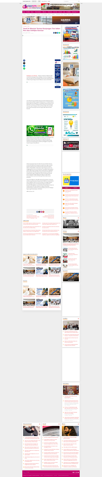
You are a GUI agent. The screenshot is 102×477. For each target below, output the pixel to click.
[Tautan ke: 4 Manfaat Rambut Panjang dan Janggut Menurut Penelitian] (70, 431)
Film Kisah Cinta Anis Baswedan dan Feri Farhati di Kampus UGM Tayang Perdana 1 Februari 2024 (72, 195)
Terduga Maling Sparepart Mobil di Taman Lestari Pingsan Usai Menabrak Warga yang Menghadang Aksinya (32, 438)
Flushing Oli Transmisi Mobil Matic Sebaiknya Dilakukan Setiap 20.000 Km (51, 450)
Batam (24, 33)
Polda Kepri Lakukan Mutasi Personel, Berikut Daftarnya (71, 191)
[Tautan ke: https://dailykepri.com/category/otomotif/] (59, 424)
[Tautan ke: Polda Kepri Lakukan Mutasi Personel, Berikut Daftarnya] (71, 390)
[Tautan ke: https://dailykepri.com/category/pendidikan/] (78, 318)
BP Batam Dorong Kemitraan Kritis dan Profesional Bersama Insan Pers (50, 227)
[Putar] (64, 148)
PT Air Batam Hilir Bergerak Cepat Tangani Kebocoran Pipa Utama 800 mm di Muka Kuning (32, 227)
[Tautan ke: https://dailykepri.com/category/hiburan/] (78, 218)
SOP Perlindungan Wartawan (48, 475)
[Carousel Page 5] (73, 280)
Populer (66, 187)
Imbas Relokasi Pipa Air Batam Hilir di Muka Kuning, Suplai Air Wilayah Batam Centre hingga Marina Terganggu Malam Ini (32, 231)
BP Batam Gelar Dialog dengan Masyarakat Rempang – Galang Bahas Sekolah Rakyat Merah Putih (72, 335)
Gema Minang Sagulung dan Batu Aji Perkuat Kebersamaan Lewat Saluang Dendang (70, 441)
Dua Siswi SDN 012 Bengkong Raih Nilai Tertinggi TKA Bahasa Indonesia (71, 345)
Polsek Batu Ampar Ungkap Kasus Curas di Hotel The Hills (32, 454)
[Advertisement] (18, 19)
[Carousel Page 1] (68, 280)
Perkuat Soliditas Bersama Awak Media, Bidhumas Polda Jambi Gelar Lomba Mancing (71, 450)
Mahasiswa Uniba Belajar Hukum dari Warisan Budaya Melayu (71, 342)
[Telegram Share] (57, 33)
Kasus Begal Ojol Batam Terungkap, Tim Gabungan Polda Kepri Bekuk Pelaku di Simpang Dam (31, 445)
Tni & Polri (29, 33)
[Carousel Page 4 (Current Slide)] (72, 280)
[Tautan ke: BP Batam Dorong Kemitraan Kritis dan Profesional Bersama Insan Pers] (71, 238)
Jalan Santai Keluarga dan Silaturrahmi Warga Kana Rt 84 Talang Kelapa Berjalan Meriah (70, 457)
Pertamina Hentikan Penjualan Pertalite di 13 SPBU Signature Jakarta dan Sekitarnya (51, 453)
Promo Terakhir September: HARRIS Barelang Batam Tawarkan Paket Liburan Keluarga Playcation (32, 224)
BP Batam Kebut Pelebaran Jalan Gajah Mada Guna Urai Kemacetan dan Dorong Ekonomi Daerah (50, 231)
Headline (26, 33)
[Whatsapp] (59, 33)
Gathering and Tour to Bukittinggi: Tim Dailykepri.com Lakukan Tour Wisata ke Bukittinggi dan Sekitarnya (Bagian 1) (70, 466)
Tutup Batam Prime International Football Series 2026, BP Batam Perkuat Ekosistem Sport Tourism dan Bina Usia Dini (73, 254)
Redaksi (41, 475)
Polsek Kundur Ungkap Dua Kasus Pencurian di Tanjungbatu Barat (32, 461)
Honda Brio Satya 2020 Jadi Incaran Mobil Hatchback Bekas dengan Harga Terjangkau (51, 456)
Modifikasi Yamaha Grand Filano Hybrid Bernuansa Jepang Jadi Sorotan (51, 463)
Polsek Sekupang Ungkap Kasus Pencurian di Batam (32, 457)
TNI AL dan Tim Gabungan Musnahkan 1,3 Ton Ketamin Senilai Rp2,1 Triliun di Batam (32, 441)
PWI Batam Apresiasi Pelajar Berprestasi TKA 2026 (71, 338)
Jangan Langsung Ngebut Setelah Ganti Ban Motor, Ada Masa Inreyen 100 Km (51, 460)
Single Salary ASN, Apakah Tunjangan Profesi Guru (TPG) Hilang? (71, 204)
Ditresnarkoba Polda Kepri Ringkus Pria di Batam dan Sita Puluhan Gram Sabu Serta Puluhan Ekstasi (32, 448)
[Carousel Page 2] (69, 280)
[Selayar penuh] (77, 148)
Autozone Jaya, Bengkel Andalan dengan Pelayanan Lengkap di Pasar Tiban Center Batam (51, 443)
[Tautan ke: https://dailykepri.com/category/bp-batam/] (78, 231)
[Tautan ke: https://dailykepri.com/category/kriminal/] (39, 424)
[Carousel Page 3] (70, 280)
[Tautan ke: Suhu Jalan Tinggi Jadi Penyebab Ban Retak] (51, 431)
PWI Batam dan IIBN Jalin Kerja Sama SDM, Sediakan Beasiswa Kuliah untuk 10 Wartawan (32, 234)
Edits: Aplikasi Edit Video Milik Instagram (69, 225)
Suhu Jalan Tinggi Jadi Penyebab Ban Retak (51, 437)
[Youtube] (43, 212)
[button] (79, 1)
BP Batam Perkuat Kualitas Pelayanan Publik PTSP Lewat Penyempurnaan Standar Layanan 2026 (73, 265)
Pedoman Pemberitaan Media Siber (63, 475)
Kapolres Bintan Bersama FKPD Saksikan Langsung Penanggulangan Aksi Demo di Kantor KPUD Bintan (70, 460)
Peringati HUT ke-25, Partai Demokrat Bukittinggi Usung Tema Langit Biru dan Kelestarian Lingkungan (50, 234)
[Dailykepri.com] (31, 6)
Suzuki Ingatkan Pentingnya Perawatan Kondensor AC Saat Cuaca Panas (50, 440)
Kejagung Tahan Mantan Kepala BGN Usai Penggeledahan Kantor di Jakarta (32, 464)
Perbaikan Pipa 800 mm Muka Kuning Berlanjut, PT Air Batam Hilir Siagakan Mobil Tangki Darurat (51, 224)
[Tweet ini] (56, 33)
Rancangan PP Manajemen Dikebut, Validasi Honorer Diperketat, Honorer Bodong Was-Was (71, 213)
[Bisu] (75, 148)
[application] (71, 145)
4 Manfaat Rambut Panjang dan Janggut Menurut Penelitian (69, 438)
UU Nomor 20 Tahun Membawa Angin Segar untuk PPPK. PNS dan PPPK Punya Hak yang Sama (71, 200)
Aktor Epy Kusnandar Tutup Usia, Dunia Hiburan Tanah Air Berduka (70, 444)
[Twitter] (39, 212)
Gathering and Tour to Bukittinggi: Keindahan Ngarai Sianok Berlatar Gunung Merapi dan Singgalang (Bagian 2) (70, 463)
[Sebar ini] (54, 33)
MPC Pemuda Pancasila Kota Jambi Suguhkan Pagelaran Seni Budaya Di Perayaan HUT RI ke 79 (71, 453)
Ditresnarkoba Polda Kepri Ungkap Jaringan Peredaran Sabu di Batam (32, 467)
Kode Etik (55, 475)
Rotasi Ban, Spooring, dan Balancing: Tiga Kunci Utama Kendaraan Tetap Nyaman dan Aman (51, 466)
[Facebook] (37, 212)
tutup (20, 3)
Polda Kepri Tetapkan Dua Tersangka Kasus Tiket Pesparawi (32, 451)
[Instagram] (41, 212)
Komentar (75, 187)
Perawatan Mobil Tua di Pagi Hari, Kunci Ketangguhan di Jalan (51, 447)
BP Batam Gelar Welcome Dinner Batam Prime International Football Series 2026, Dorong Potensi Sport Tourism (73, 259)
